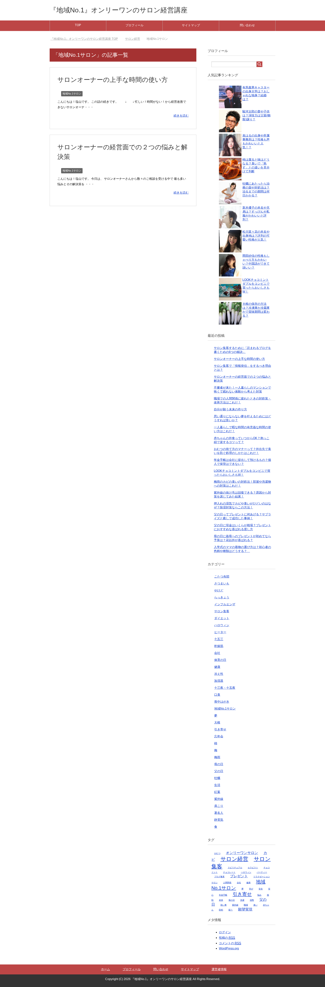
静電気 (218, 819)
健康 (217, 666)
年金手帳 (223, 895)
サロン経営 (234, 859)
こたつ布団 (221, 576)
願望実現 (245, 909)
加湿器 (218, 680)
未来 (221, 900)
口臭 (217, 694)
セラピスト (253, 867)
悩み (259, 895)
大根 (217, 722)
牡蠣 (217, 778)
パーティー (262, 872)
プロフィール (134, 25)
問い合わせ (247, 25)
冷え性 (218, 673)
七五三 (218, 639)
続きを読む (181, 115)
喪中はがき (221, 701)
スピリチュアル (235, 867)
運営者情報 (219, 969)
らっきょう (221, 597)
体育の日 (220, 660)
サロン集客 (221, 611)
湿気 (252, 900)
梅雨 (217, 757)
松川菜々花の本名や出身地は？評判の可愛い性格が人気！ (256, 235)
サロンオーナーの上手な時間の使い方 (112, 79)
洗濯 (242, 900)
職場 (246, 905)
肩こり (218, 805)
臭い (255, 905)
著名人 (218, 812)
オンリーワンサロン (242, 853)
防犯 (221, 910)
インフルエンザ (224, 604)
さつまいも (221, 583)
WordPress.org (229, 948)
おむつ (217, 853)
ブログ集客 (219, 876)
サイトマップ (191, 25)
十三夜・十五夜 (224, 687)
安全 (261, 889)
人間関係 (227, 882)
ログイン (225, 932)
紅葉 (217, 792)
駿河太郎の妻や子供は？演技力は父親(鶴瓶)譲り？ (256, 115)
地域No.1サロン (71, 93)
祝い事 (223, 905)
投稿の (227, 937)
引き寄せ (220, 729)
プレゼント (239, 876)
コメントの (230, 943)
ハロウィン (221, 625)
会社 (217, 653)
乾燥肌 (218, 646)
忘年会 (218, 736)
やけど (218, 590)
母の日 (218, 764)
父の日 (218, 771)
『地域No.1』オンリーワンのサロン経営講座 (119, 10)
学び (251, 889)
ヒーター (220, 632)
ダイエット (221, 618)
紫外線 (218, 798)
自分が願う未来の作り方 (230, 409)
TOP (78, 25)
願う (231, 910)
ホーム (105, 969)
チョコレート (229, 872)
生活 (217, 785)
